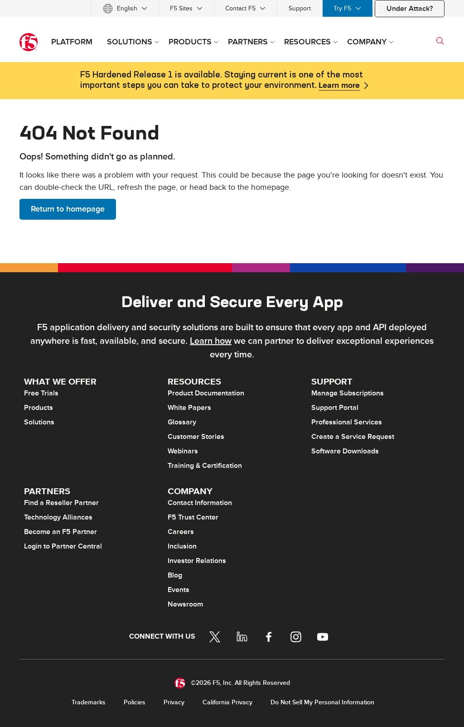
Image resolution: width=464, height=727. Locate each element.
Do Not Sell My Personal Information (322, 702)
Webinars (183, 451)
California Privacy (227, 702)
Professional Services (346, 422)
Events (178, 589)
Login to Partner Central (63, 546)
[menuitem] (125, 8)
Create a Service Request (352, 436)
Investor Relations (197, 560)
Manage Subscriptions (347, 393)
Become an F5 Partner (60, 531)
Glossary (182, 422)
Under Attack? (410, 8)
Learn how (211, 341)
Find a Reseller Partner (61, 502)
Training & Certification (205, 465)
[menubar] (232, 8)
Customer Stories (196, 436)
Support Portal (334, 407)
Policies (134, 702)
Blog (175, 575)
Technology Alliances (58, 517)
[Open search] (440, 40)
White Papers (189, 407)
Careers (181, 531)
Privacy (174, 702)
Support (300, 8)
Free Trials (41, 393)
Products (38, 407)
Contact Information (200, 502)
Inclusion (182, 546)
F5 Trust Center (193, 517)
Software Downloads (345, 451)
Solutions (39, 422)
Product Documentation (206, 393)
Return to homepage (68, 209)
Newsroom (185, 604)
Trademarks (89, 702)
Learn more (339, 86)
